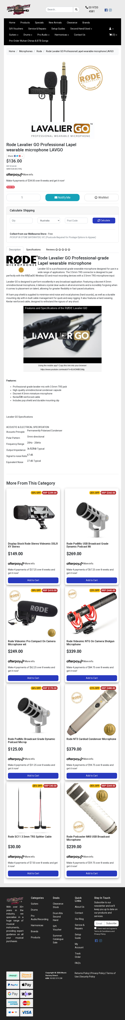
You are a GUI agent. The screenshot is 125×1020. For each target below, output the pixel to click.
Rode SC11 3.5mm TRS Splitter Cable (30, 836)
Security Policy (87, 976)
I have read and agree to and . (105, 931)
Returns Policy (82, 973)
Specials (39, 22)
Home (12, 22)
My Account (79, 946)
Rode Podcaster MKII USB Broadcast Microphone (88, 838)
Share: (11, 156)
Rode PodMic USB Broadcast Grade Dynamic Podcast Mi (87, 545)
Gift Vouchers (16, 28)
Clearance (72, 22)
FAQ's (78, 963)
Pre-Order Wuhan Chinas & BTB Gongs (28, 40)
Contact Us (79, 34)
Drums (27, 34)
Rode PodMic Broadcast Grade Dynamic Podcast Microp (31, 740)
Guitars (12, 34)
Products (25, 22)
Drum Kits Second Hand (58, 916)
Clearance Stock (58, 905)
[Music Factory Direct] (18, 9)
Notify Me (63, 197)
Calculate (105, 220)
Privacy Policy (99, 934)
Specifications (33, 249)
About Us (79, 907)
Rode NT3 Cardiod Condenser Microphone (91, 739)
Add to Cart (33, 580)
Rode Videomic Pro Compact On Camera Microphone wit (32, 643)
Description (15, 249)
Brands (86, 22)
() (113, 34)
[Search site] (76, 9)
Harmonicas (61, 34)
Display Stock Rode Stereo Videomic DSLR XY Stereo (33, 545)
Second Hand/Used (80, 28)
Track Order (78, 955)
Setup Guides (58, 28)
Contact (79, 913)
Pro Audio (42, 34)
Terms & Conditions (102, 931)
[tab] (14, 249)
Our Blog (79, 919)
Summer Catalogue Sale (58, 939)
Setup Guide (78, 936)
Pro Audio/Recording (39, 918)
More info (28, 174)
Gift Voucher (57, 928)
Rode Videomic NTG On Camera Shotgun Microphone (90, 643)
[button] (111, 29)
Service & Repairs (37, 28)
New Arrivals (55, 22)
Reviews (50, 249)
